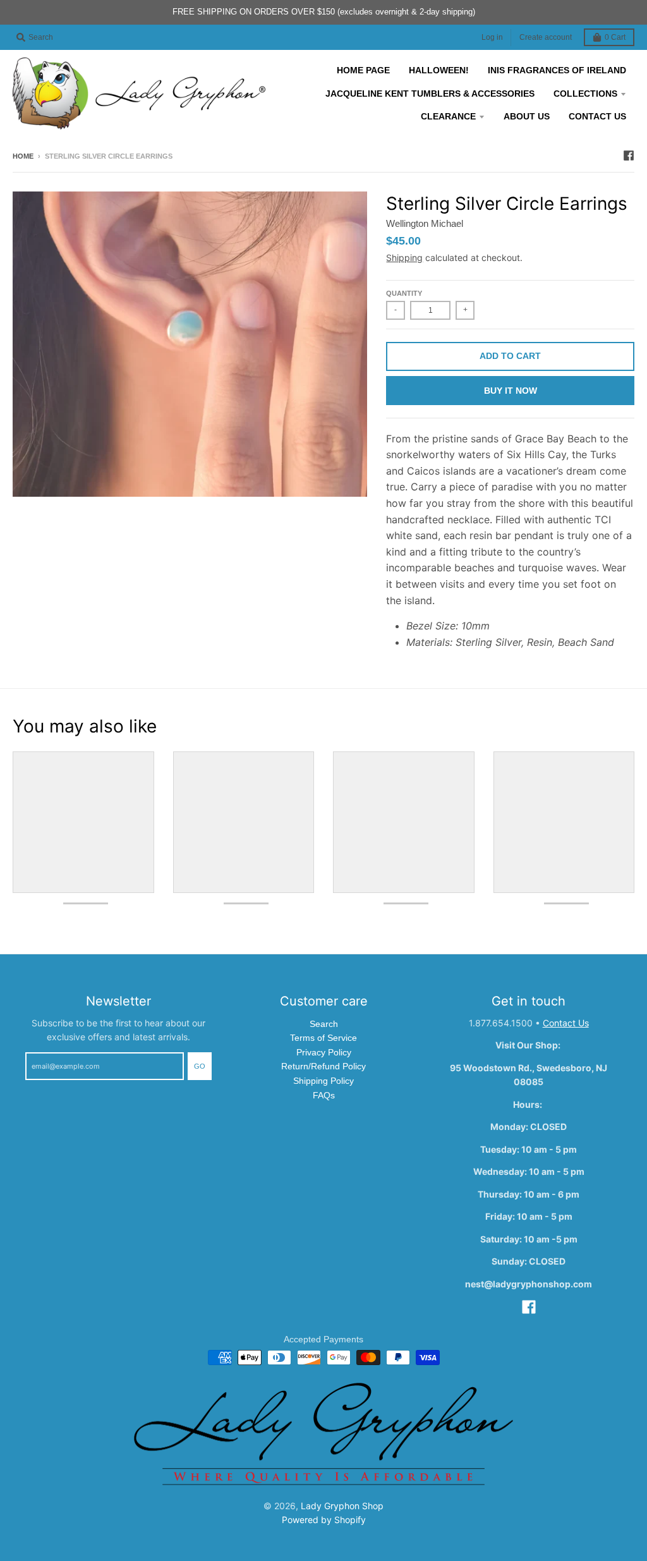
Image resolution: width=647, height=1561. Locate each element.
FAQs (324, 1095)
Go (199, 1066)
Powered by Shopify (324, 1519)
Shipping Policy (323, 1081)
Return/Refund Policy (323, 1066)
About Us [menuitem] (527, 116)
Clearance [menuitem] (448, 116)
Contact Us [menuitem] (597, 116)
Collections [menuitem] (585, 93)
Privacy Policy (323, 1052)
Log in (492, 37)
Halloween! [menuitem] (439, 70)
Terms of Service (323, 1038)
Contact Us (566, 1022)
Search (324, 1024)
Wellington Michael (424, 223)
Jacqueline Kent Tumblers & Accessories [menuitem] (430, 93)
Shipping (404, 257)
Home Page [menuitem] (363, 70)
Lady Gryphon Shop (342, 1505)
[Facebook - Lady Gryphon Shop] (628, 155)
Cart (615, 37)
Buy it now (510, 391)
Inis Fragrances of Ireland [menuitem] (557, 70)
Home (23, 156)
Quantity (404, 293)
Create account (545, 37)
